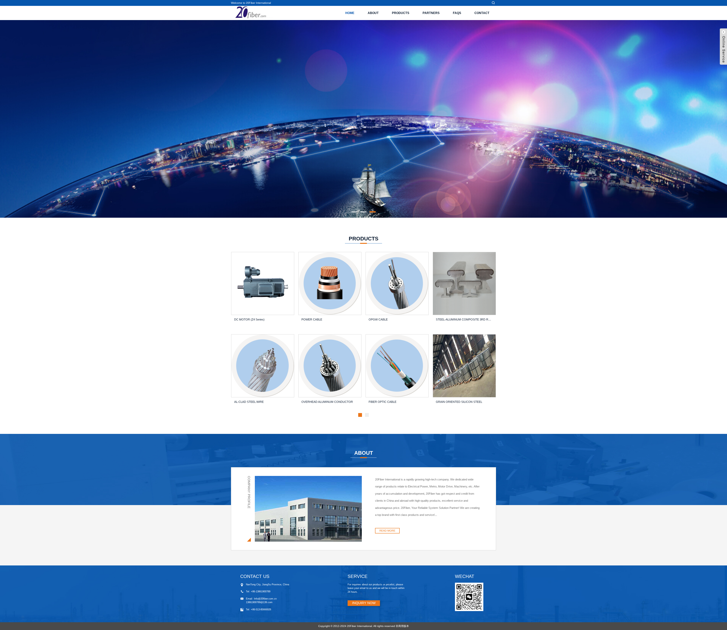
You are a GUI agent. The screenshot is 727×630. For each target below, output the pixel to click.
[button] (234, 119)
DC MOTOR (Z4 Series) (249, 319)
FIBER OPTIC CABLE (382, 401)
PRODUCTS (400, 13)
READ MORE (387, 530)
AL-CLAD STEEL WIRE (249, 401)
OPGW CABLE (378, 319)
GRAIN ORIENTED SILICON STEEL (459, 401)
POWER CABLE (311, 319)
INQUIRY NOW (364, 603)
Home (349, 13)
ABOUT (373, 13)
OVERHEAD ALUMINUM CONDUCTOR (327, 401)
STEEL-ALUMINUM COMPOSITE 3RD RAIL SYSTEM (465, 319)
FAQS (457, 13)
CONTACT (481, 13)
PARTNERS (431, 13)
